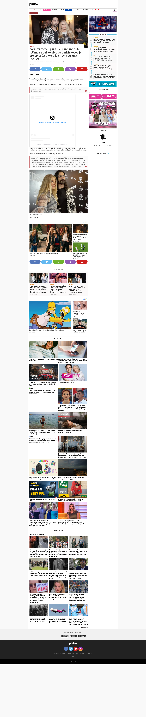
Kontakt (56, 654)
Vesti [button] (40, 9)
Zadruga (46, 9)
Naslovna (34, 9)
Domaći (31, 46)
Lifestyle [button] (85, 9)
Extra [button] (92, 9)
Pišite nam (89, 654)
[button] (31, 280)
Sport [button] (78, 9)
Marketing (63, 654)
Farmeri (68, 9)
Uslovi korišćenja (80, 654)
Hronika (61, 9)
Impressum (71, 654)
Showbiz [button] (54, 9)
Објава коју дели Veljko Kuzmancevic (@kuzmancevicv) (52, 144)
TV (73, 9)
